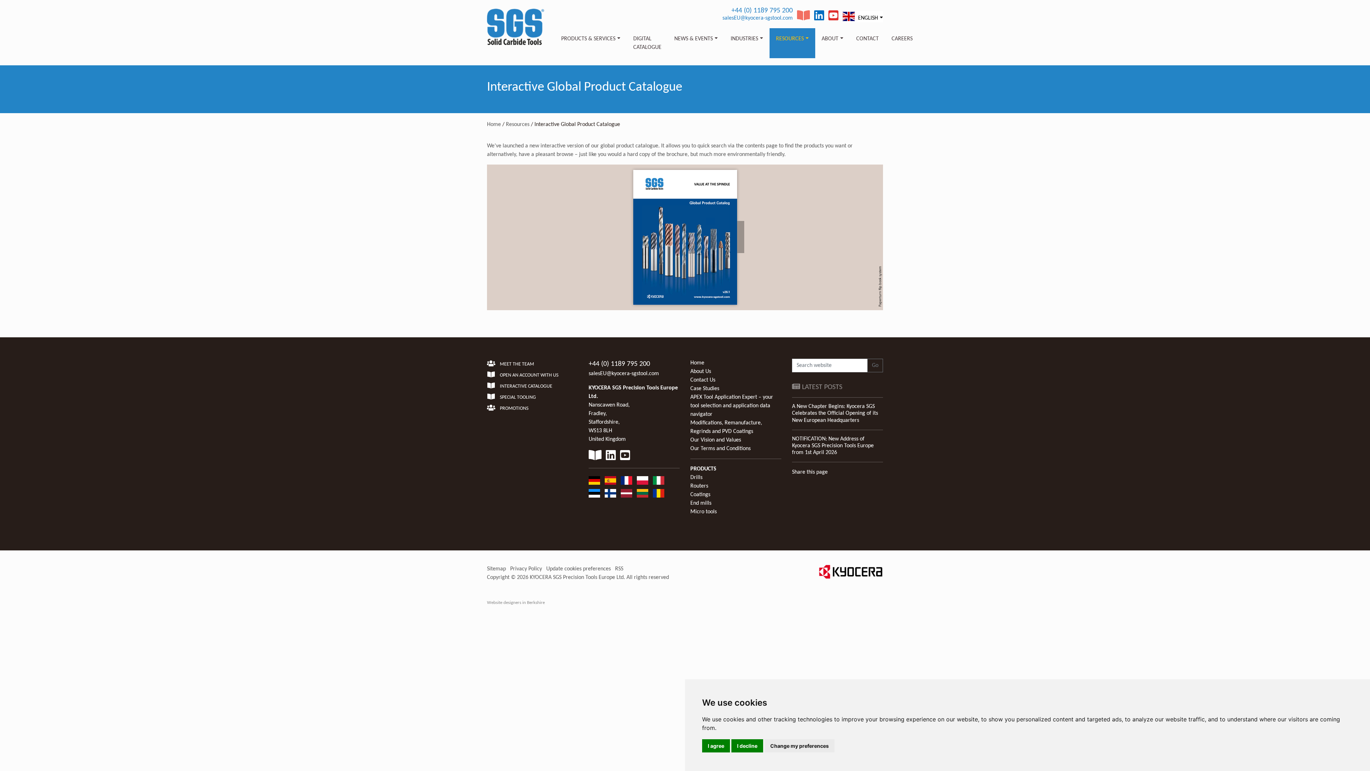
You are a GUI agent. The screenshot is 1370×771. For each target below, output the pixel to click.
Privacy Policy (526, 569)
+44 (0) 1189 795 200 (762, 10)
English (867, 18)
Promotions (513, 408)
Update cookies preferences (578, 569)
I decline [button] (747, 746)
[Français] (626, 480)
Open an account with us (528, 375)
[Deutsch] (594, 480)
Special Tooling (517, 397)
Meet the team (516, 364)
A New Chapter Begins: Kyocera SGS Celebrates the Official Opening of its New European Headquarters (835, 413)
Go (875, 365)
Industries (744, 39)
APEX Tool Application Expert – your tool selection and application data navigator (731, 405)
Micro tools (703, 512)
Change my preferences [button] (799, 746)
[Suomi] (610, 493)
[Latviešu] (626, 493)
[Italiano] (658, 480)
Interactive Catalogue (525, 386)
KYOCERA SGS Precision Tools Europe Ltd (577, 577)
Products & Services (588, 39)
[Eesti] (594, 493)
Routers (699, 486)
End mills (700, 503)
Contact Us (702, 380)
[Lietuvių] (642, 493)
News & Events (693, 39)
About (830, 39)
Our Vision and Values (715, 440)
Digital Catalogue (647, 43)
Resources (790, 39)
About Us (700, 371)
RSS (619, 569)
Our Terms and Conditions (720, 449)
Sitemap (496, 569)
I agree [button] (716, 746)
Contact (867, 39)
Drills (696, 477)
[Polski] (642, 480)
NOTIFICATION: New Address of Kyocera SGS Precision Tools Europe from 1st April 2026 (833, 445)
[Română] (658, 493)
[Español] (610, 480)
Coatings (700, 495)
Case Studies (704, 389)
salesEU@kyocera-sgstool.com (757, 18)
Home (494, 124)
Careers (902, 39)
